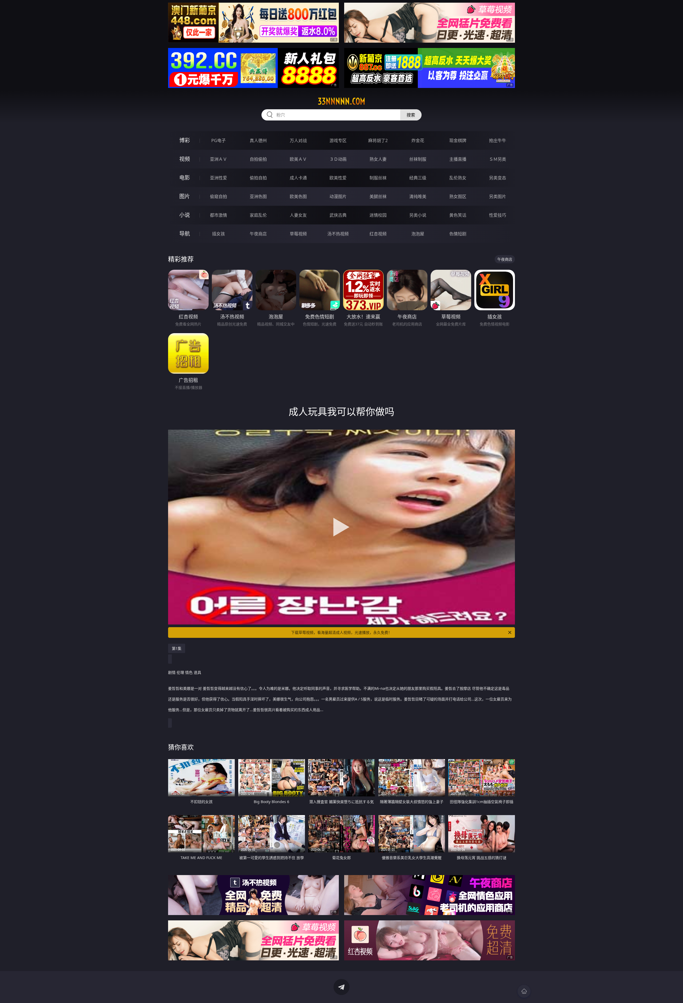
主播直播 (457, 159)
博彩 (184, 140)
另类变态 (497, 178)
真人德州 (258, 140)
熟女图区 (457, 196)
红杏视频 (378, 234)
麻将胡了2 (378, 140)
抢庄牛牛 (497, 140)
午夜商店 (258, 234)
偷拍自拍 (258, 178)
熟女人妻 (378, 159)
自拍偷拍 (258, 159)
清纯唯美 (417, 196)
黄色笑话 (457, 215)
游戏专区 (338, 140)
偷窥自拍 (218, 196)
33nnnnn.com (341, 101)
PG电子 (218, 140)
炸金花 (417, 140)
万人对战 (298, 140)
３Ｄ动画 (338, 159)
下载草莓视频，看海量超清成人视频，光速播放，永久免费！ (341, 632)
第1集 (176, 648)
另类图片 (497, 196)
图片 (184, 196)
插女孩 (218, 234)
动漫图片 (338, 196)
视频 (184, 159)
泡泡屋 (417, 234)
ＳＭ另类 (497, 159)
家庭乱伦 (258, 215)
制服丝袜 (378, 178)
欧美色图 (298, 196)
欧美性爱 (338, 178)
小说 (184, 215)
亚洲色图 (258, 196)
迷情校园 (378, 215)
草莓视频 (298, 234)
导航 (184, 233)
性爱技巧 (497, 215)
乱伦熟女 (457, 178)
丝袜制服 (417, 159)
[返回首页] (524, 991)
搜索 (411, 115)
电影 (184, 177)
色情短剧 (457, 234)
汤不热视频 (338, 234)
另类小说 (417, 215)
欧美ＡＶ (298, 159)
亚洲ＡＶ (218, 159)
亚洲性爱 (218, 178)
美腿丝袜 (378, 196)
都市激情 (218, 215)
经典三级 (417, 178)
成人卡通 (298, 178)
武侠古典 (338, 215)
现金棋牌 (457, 140)
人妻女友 (298, 215)
